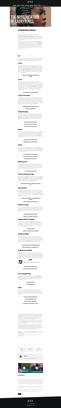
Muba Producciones (30, 345)
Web (31, 388)
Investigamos (27, 5)
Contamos (18, 5)
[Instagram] (41, 5)
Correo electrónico (20, 388)
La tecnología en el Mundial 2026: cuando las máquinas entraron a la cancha (31, 262)
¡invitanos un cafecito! (29, 405)
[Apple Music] (45, 5)
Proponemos (14, 5)
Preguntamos (22, 5)
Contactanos (35, 5)
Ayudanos (39, 5)
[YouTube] (43, 5)
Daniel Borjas (25, 356)
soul (33, 345)
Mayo (21, 345)
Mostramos (31, 5)
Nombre (19, 385)
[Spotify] (44, 5)
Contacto (34, 405)
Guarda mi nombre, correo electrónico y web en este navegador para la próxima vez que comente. (29, 391)
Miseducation (24, 345)
